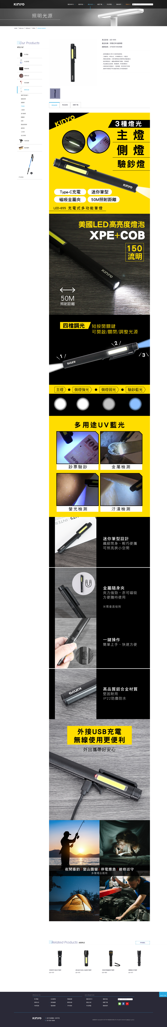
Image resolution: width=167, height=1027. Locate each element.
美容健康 (53, 1002)
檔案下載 (105, 1002)
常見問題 (88, 1006)
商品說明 (54, 105)
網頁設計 (128, 1020)
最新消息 (105, 999)
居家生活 (36, 1002)
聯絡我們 (105, 1006)
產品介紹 (21, 28)
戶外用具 (69, 1006)
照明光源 (28, 28)
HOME (15, 28)
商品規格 (65, 105)
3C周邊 (36, 999)
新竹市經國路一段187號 (53, 1018)
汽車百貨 (36, 1006)
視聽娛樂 (69, 999)
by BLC (132, 1020)
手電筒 (33, 28)
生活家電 (53, 999)
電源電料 (53, 1006)
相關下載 (75, 105)
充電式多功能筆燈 (41, 28)
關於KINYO (89, 999)
